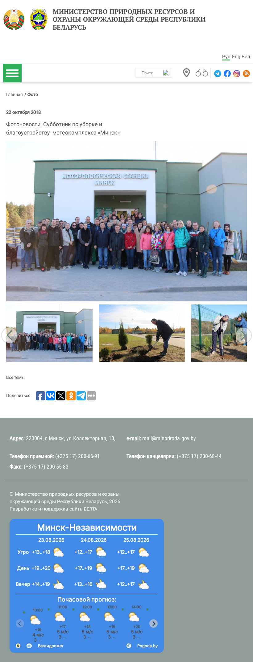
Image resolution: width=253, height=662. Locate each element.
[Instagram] (236, 73)
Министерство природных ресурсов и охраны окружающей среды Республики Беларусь (129, 19)
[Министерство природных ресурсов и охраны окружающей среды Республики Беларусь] (15, 19)
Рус (226, 57)
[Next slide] (153, 623)
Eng (236, 57)
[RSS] (246, 73)
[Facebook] (226, 73)
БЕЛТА (90, 509)
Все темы (15, 377)
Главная (14, 94)
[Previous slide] (20, 623)
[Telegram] (217, 73)
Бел (246, 57)
